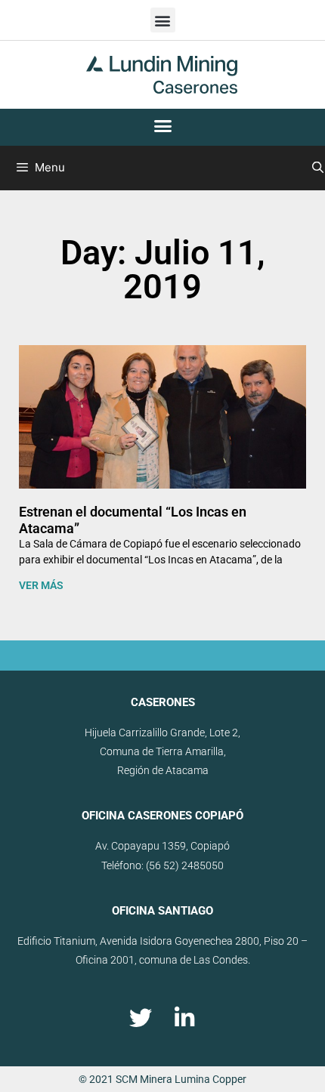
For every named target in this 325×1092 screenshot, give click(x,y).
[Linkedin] (184, 1018)
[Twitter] (140, 1018)
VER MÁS (41, 585)
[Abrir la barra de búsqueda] (318, 167)
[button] (162, 20)
